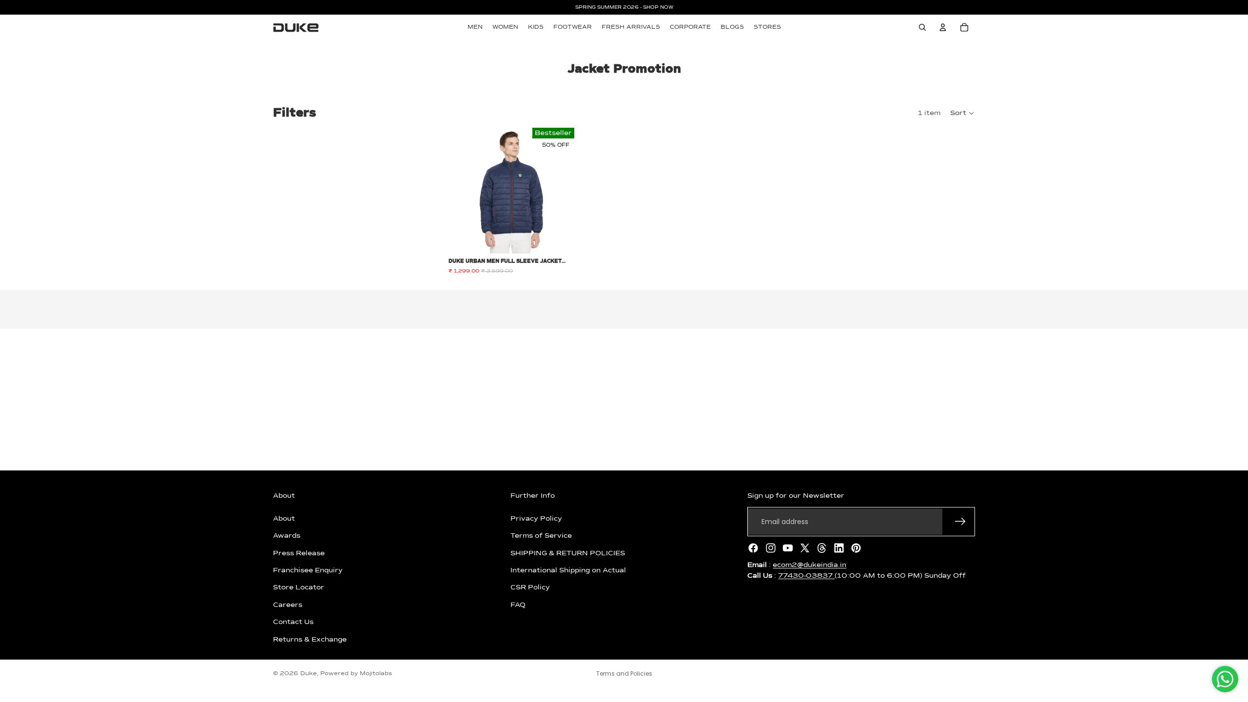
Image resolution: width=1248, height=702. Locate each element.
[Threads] (822, 548)
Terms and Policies (624, 673)
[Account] (943, 27)
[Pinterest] (856, 548)
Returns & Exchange (310, 639)
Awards (286, 535)
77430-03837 (806, 575)
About (284, 518)
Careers (287, 605)
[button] (962, 113)
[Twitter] (805, 548)
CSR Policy (530, 587)
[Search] (922, 27)
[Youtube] (788, 548)
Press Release (299, 552)
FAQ (518, 605)
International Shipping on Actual (568, 570)
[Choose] (559, 238)
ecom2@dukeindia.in (809, 565)
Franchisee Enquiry (308, 570)
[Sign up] (960, 521)
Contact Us (293, 622)
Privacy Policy (536, 518)
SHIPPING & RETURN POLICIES (567, 552)
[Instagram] (771, 548)
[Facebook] (753, 548)
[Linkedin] (839, 548)
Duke (308, 674)
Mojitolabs (376, 674)
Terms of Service (541, 535)
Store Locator (298, 587)
